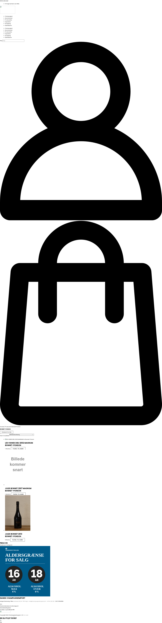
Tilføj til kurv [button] (18, 449)
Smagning (8, 23)
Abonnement (8, 18)
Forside (2, 427)
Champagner (9, 16)
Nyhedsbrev (8, 25)
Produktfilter (6, 432)
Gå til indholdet (4, 1)
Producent (8, 427)
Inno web (25, 615)
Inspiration (8, 22)
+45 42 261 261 (50, 601)
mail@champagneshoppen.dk (37, 601)
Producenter (8, 20)
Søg (1, 40)
